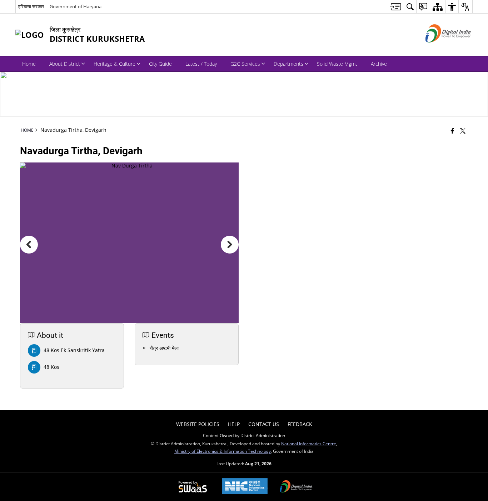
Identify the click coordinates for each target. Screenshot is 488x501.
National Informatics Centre (308, 443)
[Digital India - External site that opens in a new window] (439, 48)
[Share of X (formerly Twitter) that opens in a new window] (462, 131)
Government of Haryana (75, 6)
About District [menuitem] (64, 63)
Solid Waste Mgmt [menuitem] (337, 63)
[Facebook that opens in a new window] (452, 131)
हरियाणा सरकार (31, 6)
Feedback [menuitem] (300, 424)
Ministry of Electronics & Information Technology (222, 451)
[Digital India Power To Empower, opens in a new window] (296, 487)
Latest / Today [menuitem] (201, 63)
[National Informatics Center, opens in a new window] (244, 487)
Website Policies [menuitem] (197, 424)
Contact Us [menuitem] (263, 424)
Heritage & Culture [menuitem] (114, 63)
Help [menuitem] (234, 424)
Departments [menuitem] (288, 63)
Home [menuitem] (29, 63)
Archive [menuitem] (379, 63)
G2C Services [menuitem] (245, 63)
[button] (29, 245)
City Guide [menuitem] (160, 63)
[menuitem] (395, 6)
